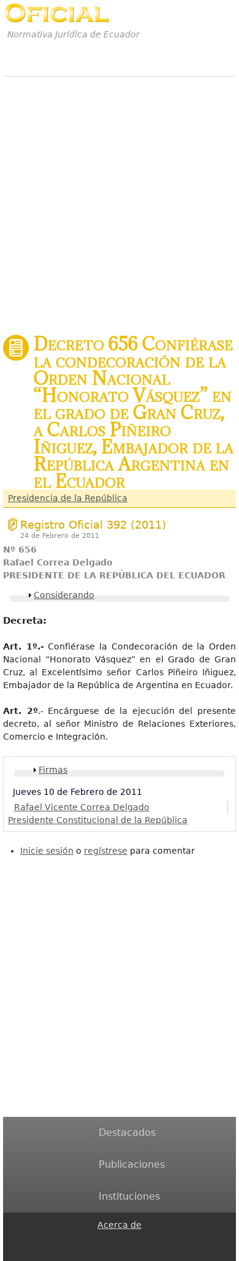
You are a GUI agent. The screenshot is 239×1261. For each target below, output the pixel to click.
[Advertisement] (119, 198)
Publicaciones (132, 1164)
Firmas (53, 770)
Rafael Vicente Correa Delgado (82, 807)
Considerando (64, 595)
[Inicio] (56, 13)
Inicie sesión (47, 851)
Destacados (127, 1132)
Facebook (104, 1239)
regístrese (105, 851)
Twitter (104, 1253)
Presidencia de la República (67, 498)
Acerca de (119, 1225)
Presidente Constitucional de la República (98, 820)
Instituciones (129, 1196)
